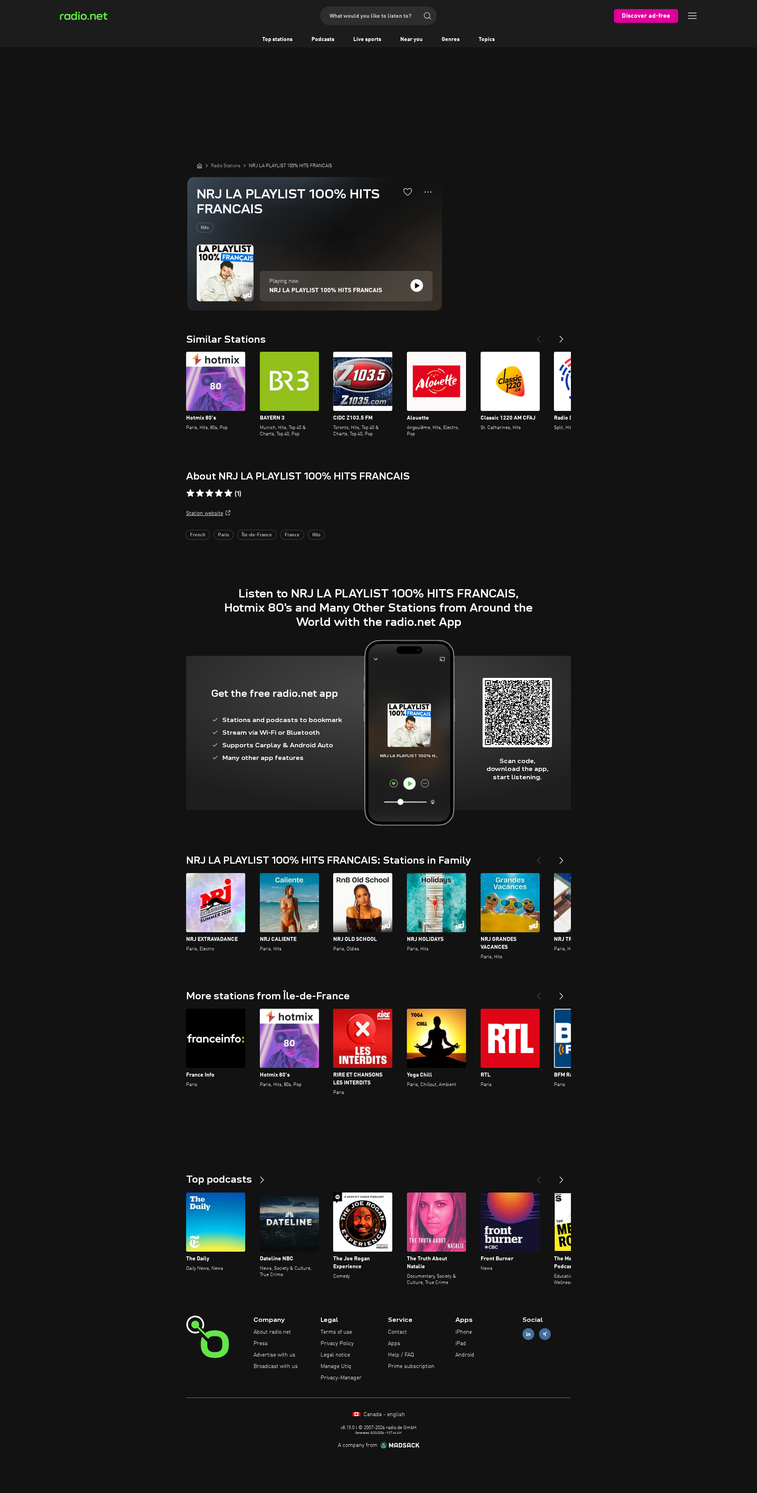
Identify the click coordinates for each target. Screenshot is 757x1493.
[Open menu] (692, 16)
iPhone (463, 1332)
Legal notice (335, 1355)
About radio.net (272, 1332)
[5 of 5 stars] (228, 493)
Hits (205, 228)
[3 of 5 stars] (209, 493)
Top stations (277, 39)
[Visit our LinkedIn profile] (528, 1334)
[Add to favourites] (407, 191)
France (292, 535)
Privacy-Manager (341, 1378)
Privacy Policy (337, 1343)
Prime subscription (411, 1366)
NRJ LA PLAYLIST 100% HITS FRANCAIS (325, 290)
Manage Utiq (336, 1366)
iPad (460, 1343)
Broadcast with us (276, 1366)
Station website (204, 513)
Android (464, 1355)
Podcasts (322, 39)
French (197, 535)
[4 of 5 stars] (219, 493)
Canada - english (383, 1414)
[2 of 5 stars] (200, 493)
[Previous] (538, 336)
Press (261, 1343)
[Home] (199, 165)
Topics (487, 39)
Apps (394, 1343)
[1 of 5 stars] (190, 493)
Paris (223, 535)
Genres (451, 39)
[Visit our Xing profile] (545, 1334)
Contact (397, 1332)
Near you (411, 39)
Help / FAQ (401, 1355)
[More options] (428, 192)
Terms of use (336, 1332)
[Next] (561, 336)
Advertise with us (274, 1355)
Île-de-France (257, 535)
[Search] (427, 16)
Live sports (367, 39)
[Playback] (416, 285)
